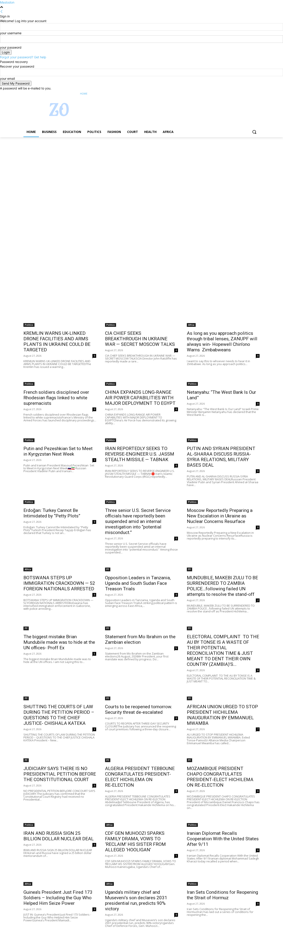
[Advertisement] (132, 170)
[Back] (1, 11)
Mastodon (7, 2)
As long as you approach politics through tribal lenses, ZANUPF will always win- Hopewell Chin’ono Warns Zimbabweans (222, 341)
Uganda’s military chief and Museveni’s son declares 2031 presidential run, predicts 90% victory (136, 900)
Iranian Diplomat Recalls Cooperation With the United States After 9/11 (223, 839)
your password (10, 47)
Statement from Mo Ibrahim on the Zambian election (140, 639)
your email (7, 78)
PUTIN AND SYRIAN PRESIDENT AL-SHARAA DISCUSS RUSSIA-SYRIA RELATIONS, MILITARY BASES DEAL (221, 457)
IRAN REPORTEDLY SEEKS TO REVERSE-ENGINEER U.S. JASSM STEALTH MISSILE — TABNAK (139, 454)
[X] (244, 93)
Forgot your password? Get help (23, 57)
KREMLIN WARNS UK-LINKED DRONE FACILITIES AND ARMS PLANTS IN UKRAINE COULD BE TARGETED (56, 341)
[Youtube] (257, 93)
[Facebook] (232, 93)
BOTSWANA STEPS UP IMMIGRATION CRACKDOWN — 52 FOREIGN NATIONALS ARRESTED (59, 583)
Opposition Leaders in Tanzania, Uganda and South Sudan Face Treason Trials (138, 583)
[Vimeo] (250, 93)
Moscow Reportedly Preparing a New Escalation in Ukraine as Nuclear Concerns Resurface (219, 516)
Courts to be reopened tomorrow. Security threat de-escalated (138, 709)
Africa (191, 324)
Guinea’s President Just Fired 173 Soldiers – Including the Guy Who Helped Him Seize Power (57, 898)
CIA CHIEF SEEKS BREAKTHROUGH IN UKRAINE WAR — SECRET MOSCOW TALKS (140, 339)
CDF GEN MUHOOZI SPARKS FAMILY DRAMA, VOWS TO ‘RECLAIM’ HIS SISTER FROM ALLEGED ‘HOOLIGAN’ (135, 841)
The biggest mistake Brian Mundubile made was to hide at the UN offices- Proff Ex (59, 642)
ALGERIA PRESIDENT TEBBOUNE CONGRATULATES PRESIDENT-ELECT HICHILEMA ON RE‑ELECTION (140, 777)
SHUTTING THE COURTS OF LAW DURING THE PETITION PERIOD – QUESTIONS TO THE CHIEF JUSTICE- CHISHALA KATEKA (58, 715)
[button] (254, 132)
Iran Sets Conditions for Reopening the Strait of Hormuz (222, 895)
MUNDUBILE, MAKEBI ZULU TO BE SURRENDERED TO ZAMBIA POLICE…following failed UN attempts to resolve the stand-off (222, 586)
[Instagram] (238, 93)
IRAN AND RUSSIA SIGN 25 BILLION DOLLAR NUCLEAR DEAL (58, 836)
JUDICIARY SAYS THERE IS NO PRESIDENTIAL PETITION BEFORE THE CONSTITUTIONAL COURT (59, 774)
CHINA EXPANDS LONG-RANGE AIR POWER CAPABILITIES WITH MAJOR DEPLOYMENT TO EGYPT (140, 398)
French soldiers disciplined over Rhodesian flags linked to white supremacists (56, 398)
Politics (29, 324)
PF (107, 569)
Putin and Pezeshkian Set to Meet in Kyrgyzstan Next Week (58, 451)
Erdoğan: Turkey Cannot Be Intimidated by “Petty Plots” (51, 513)
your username (10, 33)
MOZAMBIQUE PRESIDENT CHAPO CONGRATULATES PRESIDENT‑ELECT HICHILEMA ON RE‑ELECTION (220, 777)
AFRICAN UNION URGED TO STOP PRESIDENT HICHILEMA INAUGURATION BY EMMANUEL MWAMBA (222, 715)
